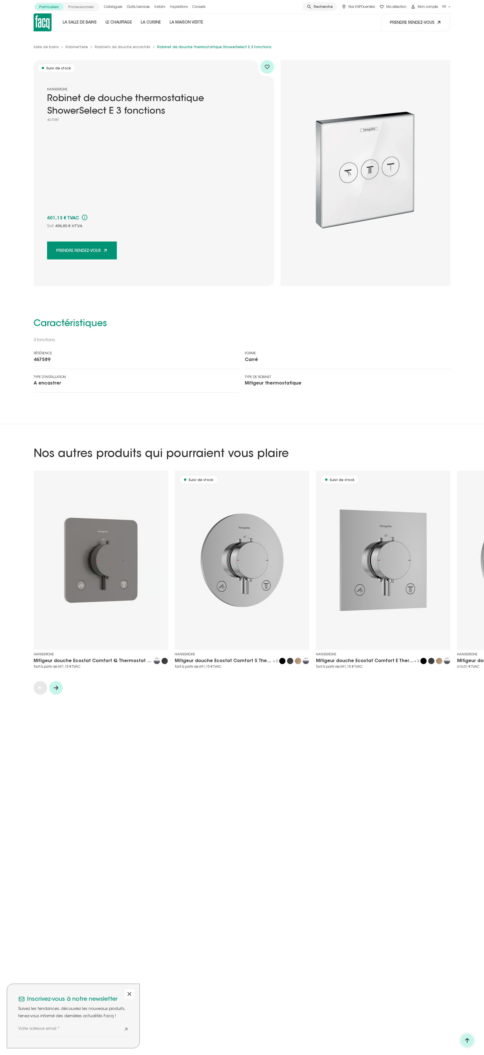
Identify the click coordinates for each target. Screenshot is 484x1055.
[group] (66, 6)
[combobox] (446, 6)
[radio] (49, 6)
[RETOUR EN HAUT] (467, 1040)
